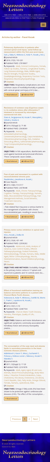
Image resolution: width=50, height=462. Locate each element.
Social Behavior (30, 198)
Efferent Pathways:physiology (20, 250)
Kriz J (42, 54)
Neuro (6, 261)
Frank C (9, 300)
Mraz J (25, 353)
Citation (10, 82)
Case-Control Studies (20, 249)
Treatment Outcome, (13, 201)
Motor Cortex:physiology (19, 256)
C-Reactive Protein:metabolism (22, 375)
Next (35, 419)
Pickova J (7, 356)
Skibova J (30, 356)
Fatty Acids (26, 380)
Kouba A (15, 120)
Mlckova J (26, 297)
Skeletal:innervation (12, 259)
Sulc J (6, 54)
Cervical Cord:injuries (29, 66)
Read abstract (11, 95)
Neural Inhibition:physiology (32, 259)
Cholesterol (8, 378)
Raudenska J (9, 179)
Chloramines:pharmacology (15, 139)
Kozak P (27, 117)
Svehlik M (35, 297)
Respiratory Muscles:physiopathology (19, 79)
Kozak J (36, 54)
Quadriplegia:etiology (12, 76)
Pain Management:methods (22, 197)
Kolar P (29, 54)
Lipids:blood (24, 383)
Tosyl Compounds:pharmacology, (18, 144)
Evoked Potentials (29, 251)
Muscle (34, 256)
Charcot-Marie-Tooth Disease (28, 312)
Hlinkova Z (20, 54)
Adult (18, 66)
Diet (29, 139)
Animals (19, 131)
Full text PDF (28, 95)
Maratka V (8, 358)
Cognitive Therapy (11, 193)
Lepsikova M (18, 300)
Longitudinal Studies (36, 68)
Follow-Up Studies (11, 68)
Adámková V (9, 353)
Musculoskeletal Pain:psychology (22, 196)
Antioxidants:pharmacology (15, 134)
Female (42, 66)
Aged (23, 370)
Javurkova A (20, 179)
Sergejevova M (17, 117)
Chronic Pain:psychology (31, 191)
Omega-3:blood (38, 380)
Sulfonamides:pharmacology (32, 141)
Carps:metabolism (34, 136)
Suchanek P (34, 353)
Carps (38, 375)
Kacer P (18, 353)
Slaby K (12, 54)
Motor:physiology (11, 254)
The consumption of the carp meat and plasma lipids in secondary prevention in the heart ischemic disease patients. (24, 348)
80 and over (37, 370)
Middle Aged (34, 71)
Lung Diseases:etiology (13, 71)
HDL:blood (18, 378)
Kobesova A (9, 297)
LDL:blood (39, 378)
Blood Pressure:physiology (23, 372)
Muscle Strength (10, 74)
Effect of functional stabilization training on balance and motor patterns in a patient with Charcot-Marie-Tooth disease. (23, 292)
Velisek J (7, 120)
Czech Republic (10, 380)
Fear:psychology (26, 193)
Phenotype (16, 314)
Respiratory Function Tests (33, 76)
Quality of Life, (28, 314)
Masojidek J (37, 117)
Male (26, 71)
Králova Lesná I (18, 356)
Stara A (7, 117)
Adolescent (20, 246)
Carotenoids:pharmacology (15, 136)
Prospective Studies (26, 74)
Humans (23, 68)
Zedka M (20, 235)
